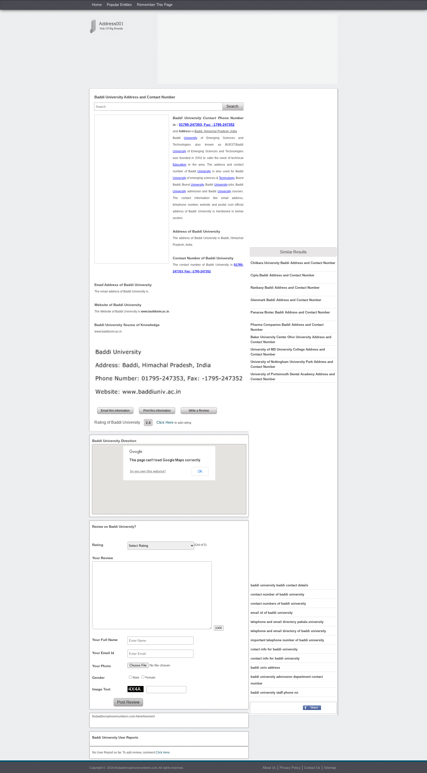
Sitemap (330, 768)
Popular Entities (119, 4)
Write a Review (199, 410)
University (190, 137)
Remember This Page (154, 4)
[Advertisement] (248, 49)
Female (150, 677)
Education (179, 164)
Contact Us (312, 768)
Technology (226, 178)
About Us (269, 768)
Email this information (115, 410)
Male (136, 677)
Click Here (165, 422)
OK (200, 471)
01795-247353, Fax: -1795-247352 (207, 125)
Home (97, 4)
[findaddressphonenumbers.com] (109, 26)
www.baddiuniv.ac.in (108, 331)
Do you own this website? (148, 471)
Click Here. (163, 752)
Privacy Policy (290, 768)
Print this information (157, 410)
